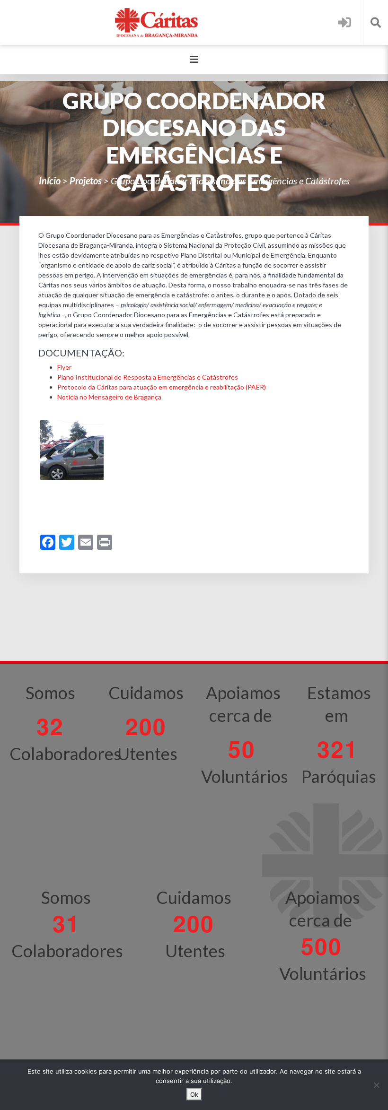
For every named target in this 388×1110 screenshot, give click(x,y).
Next (89, 450)
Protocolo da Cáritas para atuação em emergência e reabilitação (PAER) (161, 387)
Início (50, 180)
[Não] (376, 1085)
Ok (194, 1094)
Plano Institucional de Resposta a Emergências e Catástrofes (147, 377)
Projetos (86, 180)
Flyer (64, 367)
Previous (54, 450)
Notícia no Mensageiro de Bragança (109, 397)
